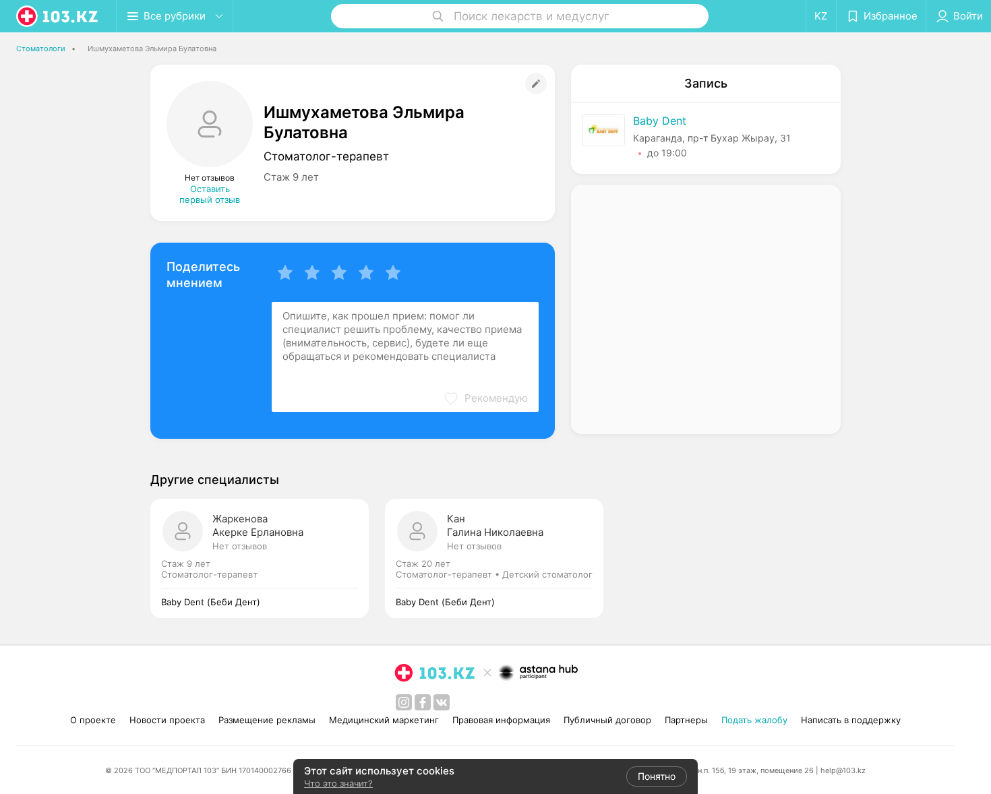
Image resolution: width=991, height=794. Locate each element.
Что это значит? (338, 783)
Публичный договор (607, 719)
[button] (485, 398)
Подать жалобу (754, 719)
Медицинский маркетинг (384, 719)
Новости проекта (167, 719)
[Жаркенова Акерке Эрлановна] (267, 558)
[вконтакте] (441, 702)
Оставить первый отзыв (209, 194)
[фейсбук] (423, 702)
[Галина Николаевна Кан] (494, 558)
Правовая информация (501, 719)
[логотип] (58, 16)
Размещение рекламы (267, 719)
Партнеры (686, 719)
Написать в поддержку (851, 719)
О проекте (93, 719)
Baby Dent (659, 120)
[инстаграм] (404, 702)
